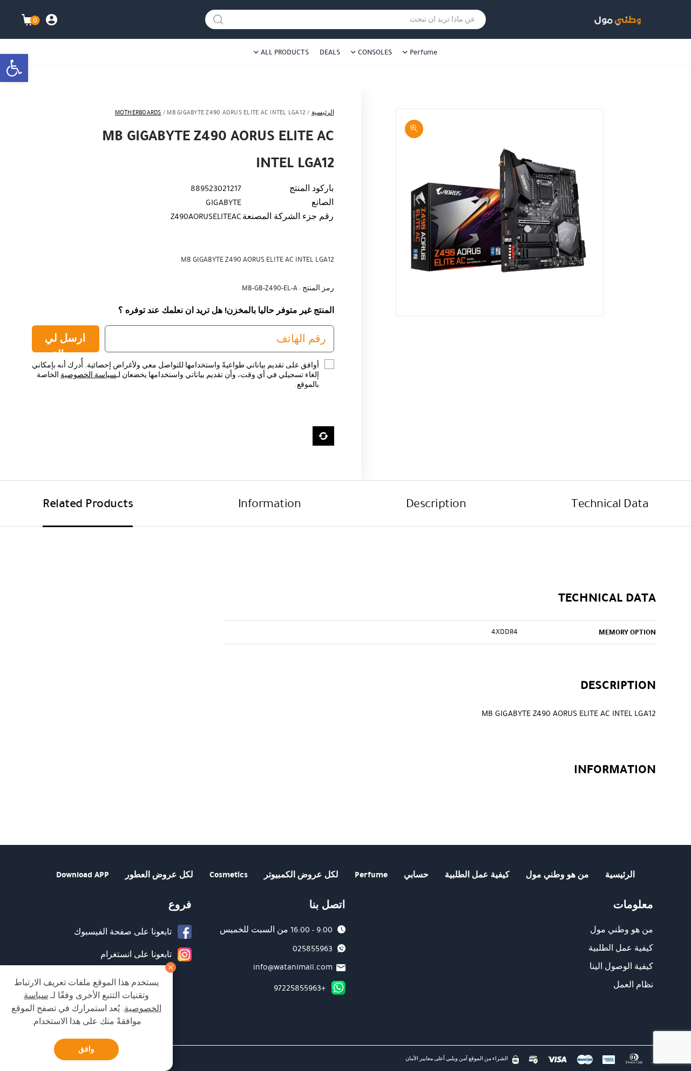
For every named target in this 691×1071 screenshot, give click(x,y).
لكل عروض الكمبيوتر (301, 874)
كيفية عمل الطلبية (477, 874)
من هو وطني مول (557, 874)
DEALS (330, 52)
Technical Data (609, 503)
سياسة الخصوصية (88, 375)
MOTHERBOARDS (138, 112)
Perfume (423, 52)
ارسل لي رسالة (65, 341)
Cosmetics (228, 874)
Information (269, 503)
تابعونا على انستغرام (136, 954)
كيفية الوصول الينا (621, 966)
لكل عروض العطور (159, 874)
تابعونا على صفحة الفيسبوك (123, 932)
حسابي (416, 874)
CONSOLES (375, 52)
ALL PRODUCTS (285, 52)
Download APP (82, 874)
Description (436, 503)
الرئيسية (322, 112)
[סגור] (170, 967)
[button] (14, 68)
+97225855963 (300, 988)
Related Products (88, 503)
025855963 (313, 948)
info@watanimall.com (293, 967)
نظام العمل (633, 985)
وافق (86, 1049)
